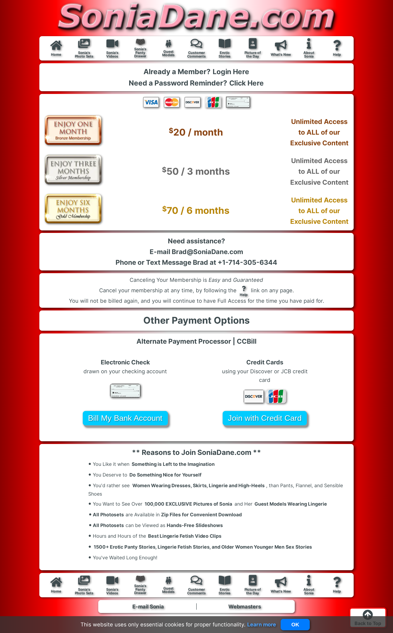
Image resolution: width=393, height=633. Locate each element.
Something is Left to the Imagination (173, 464)
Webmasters (245, 606)
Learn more (261, 624)
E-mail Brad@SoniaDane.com (196, 251)
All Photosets (106, 514)
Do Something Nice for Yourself (166, 475)
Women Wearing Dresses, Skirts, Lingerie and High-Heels (198, 485)
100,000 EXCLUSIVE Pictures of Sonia (188, 504)
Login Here (231, 71)
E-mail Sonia (148, 606)
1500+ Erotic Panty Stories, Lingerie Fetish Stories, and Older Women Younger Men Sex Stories (203, 547)
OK (295, 625)
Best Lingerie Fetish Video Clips (185, 536)
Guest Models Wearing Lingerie (291, 504)
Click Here (246, 83)
